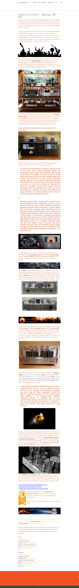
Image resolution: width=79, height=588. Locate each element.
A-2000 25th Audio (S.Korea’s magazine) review (33, 488)
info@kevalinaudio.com (30, 547)
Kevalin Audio (31, 543)
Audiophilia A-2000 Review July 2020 (30, 487)
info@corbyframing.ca (29, 562)
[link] (60, 2)
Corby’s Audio (31, 558)
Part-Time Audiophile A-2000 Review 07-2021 (33, 485)
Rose (43, 375)
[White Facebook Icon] (78, 577)
